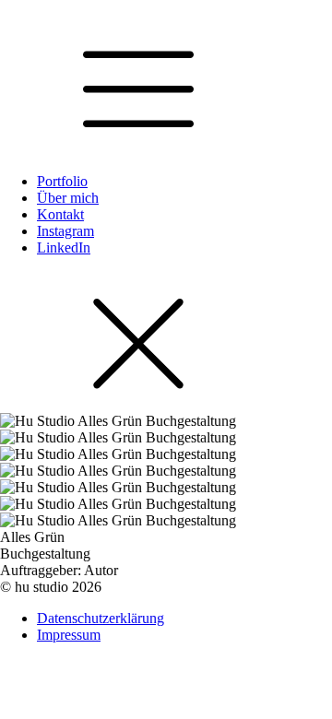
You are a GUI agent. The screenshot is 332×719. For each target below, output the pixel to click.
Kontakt (60, 214)
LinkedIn (63, 247)
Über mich (68, 198)
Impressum (69, 634)
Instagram (65, 231)
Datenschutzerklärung (100, 618)
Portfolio (62, 181)
